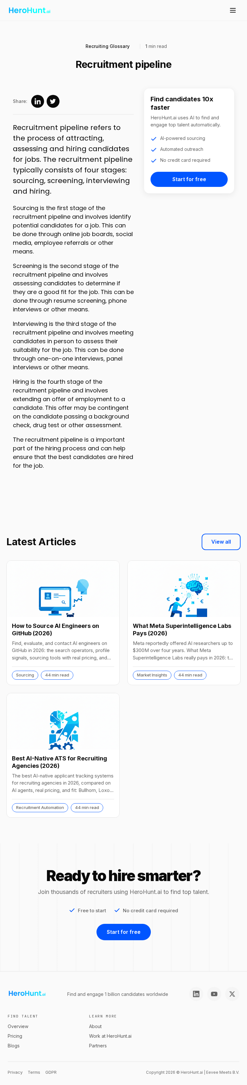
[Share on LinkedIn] (37, 101)
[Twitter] (232, 994)
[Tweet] (53, 101)
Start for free (189, 179)
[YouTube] (214, 994)
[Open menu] (232, 10)
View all (221, 541)
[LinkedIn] (196, 994)
